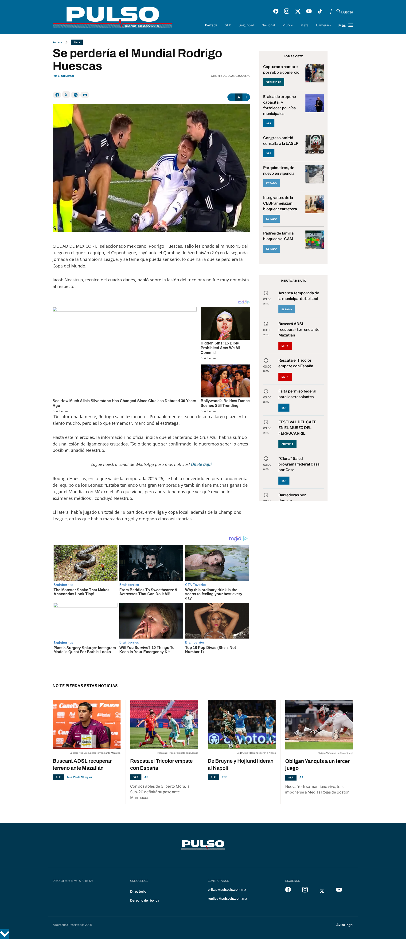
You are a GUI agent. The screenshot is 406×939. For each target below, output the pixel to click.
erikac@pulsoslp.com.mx (227, 889)
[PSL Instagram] (286, 11)
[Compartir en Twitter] (66, 94)
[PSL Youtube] (309, 11)
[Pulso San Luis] (112, 16)
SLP (228, 25)
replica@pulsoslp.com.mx (227, 898)
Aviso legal (344, 925)
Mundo (287, 25)
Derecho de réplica (144, 900)
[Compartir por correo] (84, 95)
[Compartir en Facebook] (57, 95)
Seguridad (246, 25)
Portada (211, 25)
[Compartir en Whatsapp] (75, 95)
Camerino (323, 25)
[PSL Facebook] (275, 11)
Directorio (138, 891)
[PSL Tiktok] (319, 11)
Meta (304, 25)
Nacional (268, 25)
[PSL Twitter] (298, 11)
